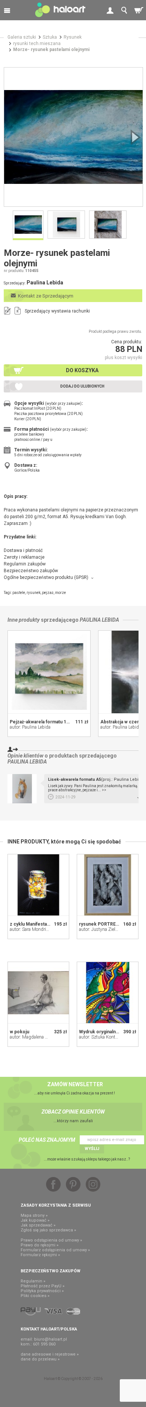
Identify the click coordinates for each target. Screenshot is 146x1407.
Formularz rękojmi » (40, 1254)
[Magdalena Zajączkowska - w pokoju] (38, 992)
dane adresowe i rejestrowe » (50, 1354)
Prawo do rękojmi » (39, 1245)
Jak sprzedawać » (38, 1225)
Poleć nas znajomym (47, 1140)
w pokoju (19, 1031)
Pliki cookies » (35, 1295)
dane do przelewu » (40, 1359)
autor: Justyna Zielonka (102, 929)
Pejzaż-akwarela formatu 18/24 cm (46, 722)
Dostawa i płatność (23, 550)
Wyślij (92, 1148)
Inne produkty (23, 620)
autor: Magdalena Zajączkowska (41, 1037)
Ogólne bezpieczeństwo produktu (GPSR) (46, 577)
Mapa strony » (34, 1215)
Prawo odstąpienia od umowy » (51, 1240)
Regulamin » (33, 1281)
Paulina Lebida (99, 620)
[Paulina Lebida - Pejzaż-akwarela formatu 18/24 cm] (49, 672)
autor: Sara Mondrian (30, 929)
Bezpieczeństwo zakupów (31, 570)
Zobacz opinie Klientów (73, 1112)
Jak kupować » (35, 1220)
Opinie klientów (25, 756)
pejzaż (48, 593)
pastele (18, 593)
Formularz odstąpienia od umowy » (55, 1250)
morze (60, 593)
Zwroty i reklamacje (24, 557)
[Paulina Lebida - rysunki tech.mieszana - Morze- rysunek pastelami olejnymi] (73, 137)
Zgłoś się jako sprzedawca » (48, 1230)
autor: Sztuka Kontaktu (101, 1037)
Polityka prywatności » (42, 1290)
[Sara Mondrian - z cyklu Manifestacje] (38, 884)
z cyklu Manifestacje (32, 924)
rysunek (33, 593)
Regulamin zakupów (25, 564)
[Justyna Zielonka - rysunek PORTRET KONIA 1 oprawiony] (107, 884)
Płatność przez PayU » (42, 1286)
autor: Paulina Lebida (30, 727)
